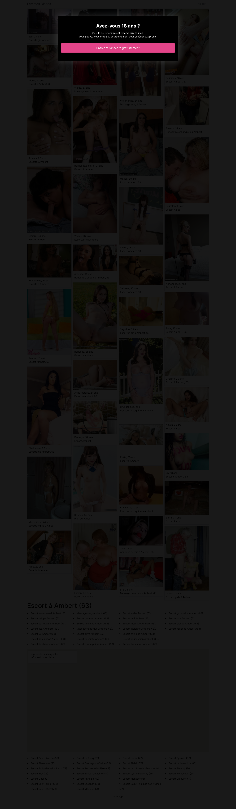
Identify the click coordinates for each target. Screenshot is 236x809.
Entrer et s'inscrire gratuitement (118, 48)
